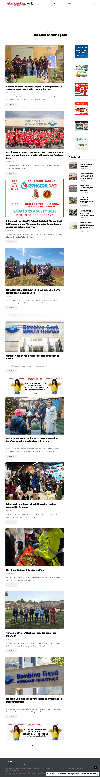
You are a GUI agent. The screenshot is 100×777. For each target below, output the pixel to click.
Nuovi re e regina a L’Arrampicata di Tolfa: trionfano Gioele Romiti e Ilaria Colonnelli (87, 188)
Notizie (63, 4)
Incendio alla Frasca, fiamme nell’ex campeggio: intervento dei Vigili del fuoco (86, 200)
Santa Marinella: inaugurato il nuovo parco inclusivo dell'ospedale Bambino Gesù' (32, 291)
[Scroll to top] (95, 767)
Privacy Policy (10, 765)
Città (69, 4)
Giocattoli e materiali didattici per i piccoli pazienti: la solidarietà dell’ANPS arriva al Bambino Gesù (33, 88)
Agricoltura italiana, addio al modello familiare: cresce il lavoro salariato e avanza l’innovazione (87, 226)
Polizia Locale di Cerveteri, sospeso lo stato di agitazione (86, 164)
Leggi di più (11, 104)
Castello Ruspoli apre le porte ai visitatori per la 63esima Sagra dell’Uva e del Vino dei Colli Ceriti (87, 176)
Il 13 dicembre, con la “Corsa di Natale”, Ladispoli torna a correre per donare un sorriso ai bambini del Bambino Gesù (34, 155)
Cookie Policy (22, 765)
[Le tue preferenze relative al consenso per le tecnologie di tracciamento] (97, 774)
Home (56, 4)
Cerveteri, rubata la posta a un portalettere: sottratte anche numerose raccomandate (87, 212)
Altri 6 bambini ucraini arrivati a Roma (25, 570)
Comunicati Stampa (43, 765)
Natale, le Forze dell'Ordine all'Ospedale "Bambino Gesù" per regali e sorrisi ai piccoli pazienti (31, 440)
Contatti (32, 765)
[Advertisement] (50, 19)
